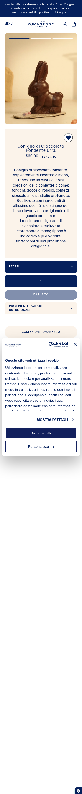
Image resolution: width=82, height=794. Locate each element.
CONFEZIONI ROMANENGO (41, 332)
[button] (9, 24)
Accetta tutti (41, 433)
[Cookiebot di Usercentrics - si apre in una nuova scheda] (50, 345)
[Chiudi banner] (75, 344)
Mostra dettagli (52, 420)
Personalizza (38, 446)
